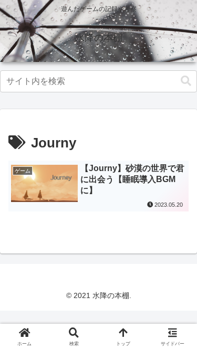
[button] (186, 81)
